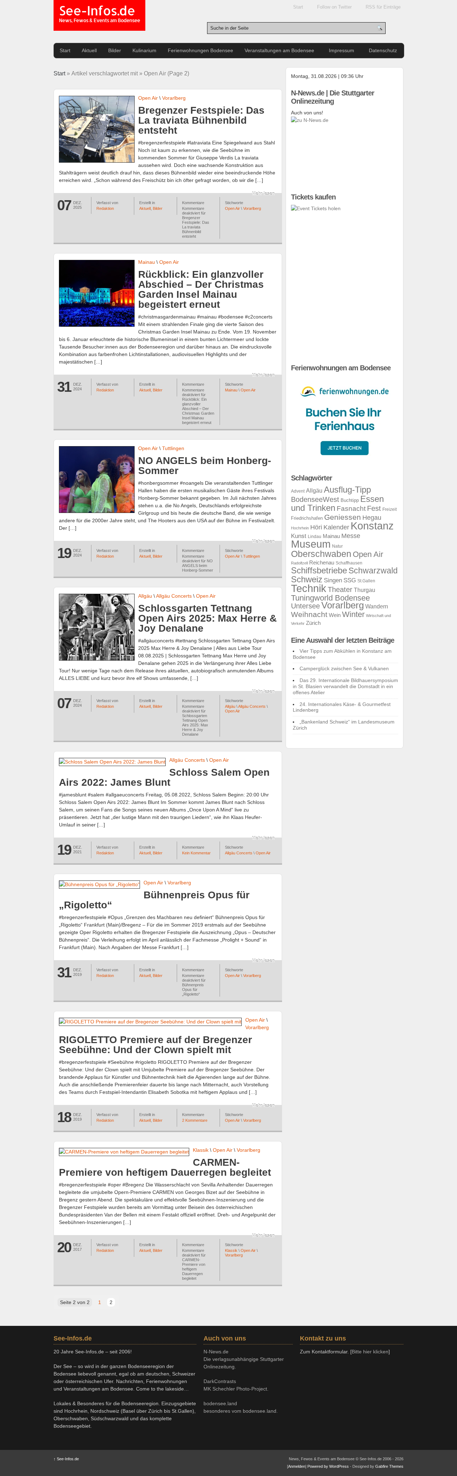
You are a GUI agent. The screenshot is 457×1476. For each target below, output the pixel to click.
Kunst (298, 536)
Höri (316, 527)
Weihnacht (309, 614)
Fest (374, 508)
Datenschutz (383, 50)
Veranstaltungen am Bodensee (279, 50)
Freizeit (389, 509)
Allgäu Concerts (174, 596)
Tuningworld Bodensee (330, 597)
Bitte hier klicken (370, 1351)
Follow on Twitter (334, 7)
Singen (333, 580)
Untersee (305, 606)
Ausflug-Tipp (347, 489)
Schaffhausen (349, 563)
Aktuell (89, 50)
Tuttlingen (173, 448)
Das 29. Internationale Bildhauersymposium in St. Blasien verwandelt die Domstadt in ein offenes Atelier (345, 686)
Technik (308, 588)
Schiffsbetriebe (319, 570)
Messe (350, 535)
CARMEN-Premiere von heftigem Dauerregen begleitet (165, 1167)
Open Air (148, 98)
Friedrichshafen (307, 518)
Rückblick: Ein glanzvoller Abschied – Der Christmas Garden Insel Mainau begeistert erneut (201, 289)
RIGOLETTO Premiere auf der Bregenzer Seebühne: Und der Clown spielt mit (155, 1044)
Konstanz (372, 526)
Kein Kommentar (196, 853)
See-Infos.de (99, 14)
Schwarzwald (373, 570)
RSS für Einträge (383, 7)
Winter (353, 614)
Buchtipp (350, 500)
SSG (349, 580)
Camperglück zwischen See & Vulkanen (344, 668)
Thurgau (364, 590)
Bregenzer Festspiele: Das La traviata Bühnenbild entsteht (201, 120)
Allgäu (145, 596)
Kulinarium (144, 50)
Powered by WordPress (328, 1466)
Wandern (376, 606)
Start (298, 7)
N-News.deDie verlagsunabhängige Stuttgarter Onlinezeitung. (244, 1359)
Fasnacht (351, 508)
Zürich (313, 623)
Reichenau (321, 563)
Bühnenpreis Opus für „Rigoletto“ (154, 899)
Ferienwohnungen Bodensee (200, 50)
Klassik (201, 1150)
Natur (337, 546)
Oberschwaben (321, 554)
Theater (340, 589)
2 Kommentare (194, 1120)
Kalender (336, 527)
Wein (335, 615)
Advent (298, 491)
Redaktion (105, 208)
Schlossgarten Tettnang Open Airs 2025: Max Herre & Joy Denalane (207, 618)
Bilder (114, 50)
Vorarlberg (174, 98)
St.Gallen (366, 580)
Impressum (341, 50)
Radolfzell (299, 563)
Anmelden (296, 1466)
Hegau (371, 517)
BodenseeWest (315, 499)
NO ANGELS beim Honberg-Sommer (204, 465)
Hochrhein (300, 528)
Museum (311, 544)
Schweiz (306, 579)
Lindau (314, 536)
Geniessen (342, 517)
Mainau (146, 262)
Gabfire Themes (389, 1466)
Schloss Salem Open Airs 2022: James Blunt (164, 777)
